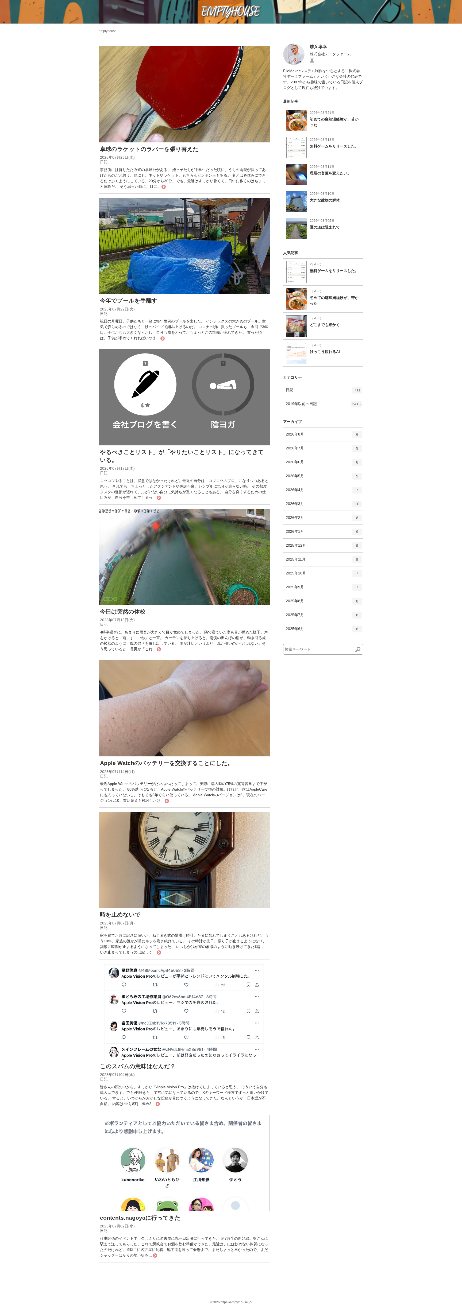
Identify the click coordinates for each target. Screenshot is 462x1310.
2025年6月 (322, 631)
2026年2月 (322, 519)
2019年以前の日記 (323, 406)
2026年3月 (322, 506)
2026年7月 (322, 450)
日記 (323, 392)
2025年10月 (322, 575)
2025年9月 (322, 589)
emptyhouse (108, 31)
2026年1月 (322, 533)
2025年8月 (322, 603)
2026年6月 (322, 464)
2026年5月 (322, 478)
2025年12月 (322, 547)
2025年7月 (322, 617)
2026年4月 (322, 492)
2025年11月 (322, 561)
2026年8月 (322, 436)
